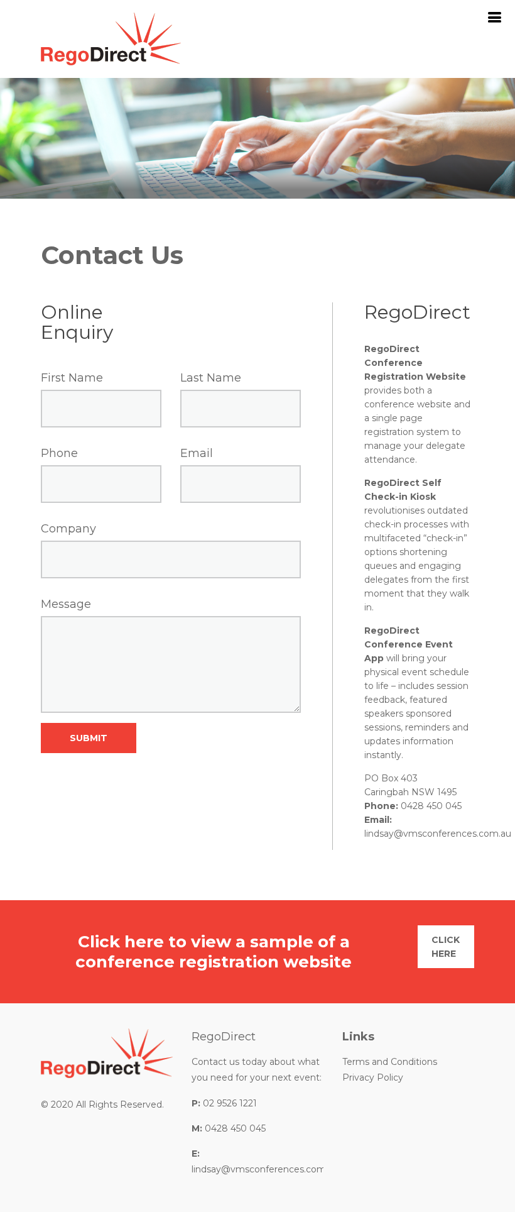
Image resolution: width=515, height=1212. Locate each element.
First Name (72, 378)
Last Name (210, 378)
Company (68, 529)
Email (196, 453)
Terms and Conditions (389, 1061)
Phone (59, 453)
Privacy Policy (372, 1077)
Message (66, 604)
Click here (445, 946)
